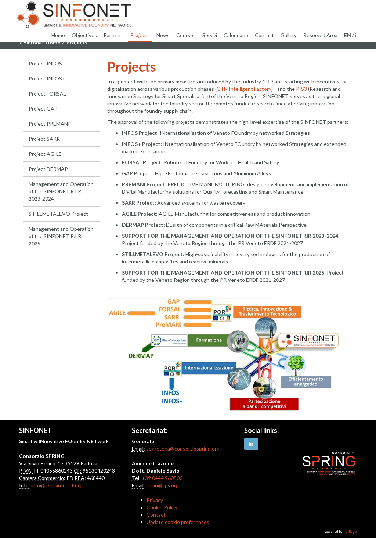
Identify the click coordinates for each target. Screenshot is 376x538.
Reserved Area (320, 35)
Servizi (209, 35)
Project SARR (44, 139)
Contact (264, 35)
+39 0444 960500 (162, 478)
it (356, 35)
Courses (186, 35)
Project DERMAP (48, 169)
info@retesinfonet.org (57, 485)
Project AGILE (45, 154)
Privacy (155, 500)
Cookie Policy (162, 507)
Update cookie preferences (178, 522)
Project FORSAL (47, 93)
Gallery (289, 35)
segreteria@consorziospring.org (183, 448)
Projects (140, 35)
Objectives (84, 35)
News (163, 35)
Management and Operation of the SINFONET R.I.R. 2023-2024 (61, 191)
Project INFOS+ (47, 78)
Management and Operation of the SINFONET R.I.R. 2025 (61, 236)
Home (58, 35)
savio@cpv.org (162, 485)
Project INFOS (45, 63)
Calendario (236, 35)
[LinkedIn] (251, 444)
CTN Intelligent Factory (244, 89)
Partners (114, 35)
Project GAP (43, 108)
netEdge (350, 532)
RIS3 (301, 89)
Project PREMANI (49, 124)
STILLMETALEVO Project (58, 214)
